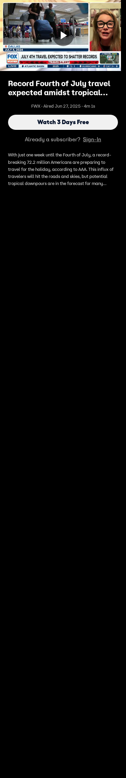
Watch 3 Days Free (63, 122)
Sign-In (92, 139)
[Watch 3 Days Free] (63, 35)
